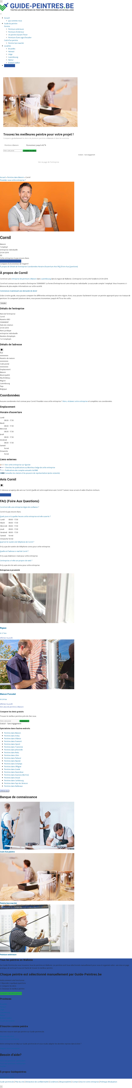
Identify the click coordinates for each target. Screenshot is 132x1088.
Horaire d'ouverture (46, 266)
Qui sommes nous (15, 20)
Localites (7, 46)
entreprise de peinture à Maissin (24, 278)
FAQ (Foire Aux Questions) (67, 266)
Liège (10, 54)
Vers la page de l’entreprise (48, 162)
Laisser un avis (5, 494)
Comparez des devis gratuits (11, 993)
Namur (11, 60)
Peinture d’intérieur (16, 32)
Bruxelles (11, 48)
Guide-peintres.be (7, 1081)
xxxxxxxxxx (4, 355)
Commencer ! (24, 721)
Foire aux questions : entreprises (12, 1063)
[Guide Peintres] (37, 10)
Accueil (7, 18)
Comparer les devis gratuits (10, 261)
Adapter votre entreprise (10, 1048)
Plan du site (19, 1081)
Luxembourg (13, 57)
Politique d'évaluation (108, 1081)
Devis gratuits (9, 65)
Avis (55, 266)
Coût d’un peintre (11, 40)
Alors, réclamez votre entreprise (75, 401)
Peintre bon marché (16, 43)
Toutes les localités (7, 1021)
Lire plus (3, 303)
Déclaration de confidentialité (37, 1081)
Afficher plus (4, 791)
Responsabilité (65, 1081)
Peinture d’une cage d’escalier (20, 37)
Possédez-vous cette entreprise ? (13, 180)
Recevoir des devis (7, 1036)
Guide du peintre (10, 23)
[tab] (66, 507)
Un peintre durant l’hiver (18, 34)
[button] (19, 507)
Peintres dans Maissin (15, 177)
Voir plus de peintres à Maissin (12, 706)
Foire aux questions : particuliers (12, 1060)
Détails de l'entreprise (18, 266)
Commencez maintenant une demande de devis (18, 291)
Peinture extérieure (16, 29)
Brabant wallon (14, 62)
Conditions (54, 1081)
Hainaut (11, 51)
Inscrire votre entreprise (9, 1039)
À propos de (5, 266)
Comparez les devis (29, 150)
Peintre (7, 26)
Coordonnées (32, 266)
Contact (3, 1066)
